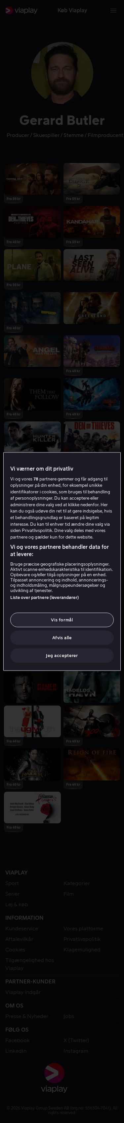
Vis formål (62, 619)
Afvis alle (62, 638)
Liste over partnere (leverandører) (44, 597)
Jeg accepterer (62, 655)
